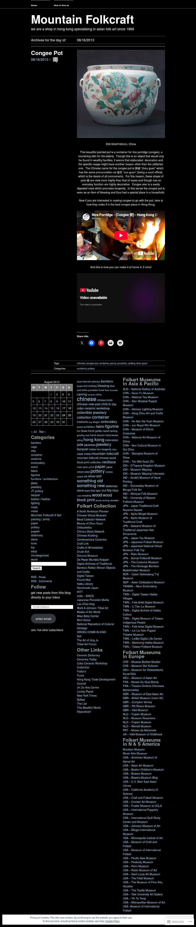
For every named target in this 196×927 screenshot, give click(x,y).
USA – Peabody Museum (138, 862)
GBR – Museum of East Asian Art (143, 694)
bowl (101, 390)
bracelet (114, 390)
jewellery (36, 487)
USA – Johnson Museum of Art (141, 826)
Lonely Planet (85, 691)
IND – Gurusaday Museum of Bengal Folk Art (140, 487)
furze (91, 431)
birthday (92, 385)
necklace (109, 461)
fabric (34, 471)
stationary (37, 535)
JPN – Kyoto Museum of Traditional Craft (137, 520)
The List (82, 703)
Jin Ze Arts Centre (88, 687)
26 (34, 422)
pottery (131, 363)
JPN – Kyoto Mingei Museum (140, 514)
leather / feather (40, 499)
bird (86, 385)
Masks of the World (88, 612)
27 (40, 422)
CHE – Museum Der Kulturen (140, 666)
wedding (86, 495)
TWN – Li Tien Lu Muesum (139, 606)
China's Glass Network (90, 531)
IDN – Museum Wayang (137, 469)
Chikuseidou (84, 527)
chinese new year (89, 404)
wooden (114, 500)
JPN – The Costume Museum (141, 562)
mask (34, 507)
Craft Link (83, 543)
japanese (90, 445)
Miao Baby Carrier (88, 616)
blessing (103, 385)
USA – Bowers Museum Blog (140, 777)
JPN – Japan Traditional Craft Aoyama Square (140, 508)
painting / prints (40, 519)
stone (34, 539)
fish (78, 430)
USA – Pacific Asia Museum (139, 858)
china (98, 394)
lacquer (35, 495)
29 (51, 422)
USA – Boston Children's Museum (143, 769)
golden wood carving (106, 431)
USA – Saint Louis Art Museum (141, 874)
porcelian (122, 363)
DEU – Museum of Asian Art (140, 678)
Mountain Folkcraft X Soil (46, 515)
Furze (80, 675)
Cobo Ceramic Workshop (92, 663)
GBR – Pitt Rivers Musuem (139, 706)
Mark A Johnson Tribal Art (92, 608)
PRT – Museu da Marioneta (139, 730)
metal (34, 511)
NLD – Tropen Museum (137, 714)
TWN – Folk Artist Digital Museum (143, 602)
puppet (35, 531)
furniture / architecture (44, 479)
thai (93, 490)
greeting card (83, 435)
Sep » (42, 431)
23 (57, 415)
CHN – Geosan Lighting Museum (143, 409)
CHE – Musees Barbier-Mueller (141, 662)
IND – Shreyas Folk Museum (140, 494)
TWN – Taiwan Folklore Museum (143, 646)
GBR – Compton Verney (137, 702)
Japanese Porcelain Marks (93, 600)
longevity (107, 449)
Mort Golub (84, 620)
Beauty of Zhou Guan (90, 523)
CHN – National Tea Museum (140, 397)
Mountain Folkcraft (82, 19)
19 (34, 415)
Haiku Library (85, 584)
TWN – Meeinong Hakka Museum (143, 642)
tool (104, 490)
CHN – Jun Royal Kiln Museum (141, 425)
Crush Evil (83, 551)
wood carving (102, 500)
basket (80, 386)
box (107, 390)
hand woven (97, 435)
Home (34, 5)
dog (90, 422)
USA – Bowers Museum (137, 773)
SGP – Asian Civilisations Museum (143, 582)
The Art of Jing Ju (87, 640)
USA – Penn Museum (136, 866)
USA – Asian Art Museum (138, 765)
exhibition (89, 427)
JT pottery (37, 491)
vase (79, 495)
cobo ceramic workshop (93, 408)
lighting (35, 503)
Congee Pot (47, 52)
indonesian (111, 440)
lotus (114, 449)
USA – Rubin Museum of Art (140, 870)
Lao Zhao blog (86, 604)
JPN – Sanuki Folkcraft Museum (142, 558)
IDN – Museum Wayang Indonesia (143, 473)
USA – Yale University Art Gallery (143, 894)
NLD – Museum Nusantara (139, 718)
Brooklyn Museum (134, 749)
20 (40, 415)
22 (51, 415)
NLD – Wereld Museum (137, 726)
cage (34, 447)
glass (34, 483)
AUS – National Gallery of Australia (144, 389)
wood (34, 559)
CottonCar (83, 667)
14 (45, 408)
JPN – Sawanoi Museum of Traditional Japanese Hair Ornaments (139, 530)
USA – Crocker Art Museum (139, 802)
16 (57, 408)
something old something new (91, 482)
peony (113, 363)
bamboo (36, 443)
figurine (35, 475)
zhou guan (141, 363)
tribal (34, 551)
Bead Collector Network (91, 519)
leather (92, 449)
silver (92, 476)
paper (34, 523)
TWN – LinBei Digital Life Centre (142, 638)
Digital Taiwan (85, 576)
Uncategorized (40, 555)
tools (34, 543)
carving (82, 394)
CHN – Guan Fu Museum (138, 393)
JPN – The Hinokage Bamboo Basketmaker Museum (141, 568)
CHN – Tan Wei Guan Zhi (138, 461)
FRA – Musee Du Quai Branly (141, 682)
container (104, 363)
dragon (96, 421)
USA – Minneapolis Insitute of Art (143, 838)
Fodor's (81, 671)
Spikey (81, 699)
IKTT (80, 592)
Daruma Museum (87, 555)
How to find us (61, 5)
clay (33, 451)
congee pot (92, 363)
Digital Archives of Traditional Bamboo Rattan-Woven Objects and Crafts (96, 568)
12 (34, 408)
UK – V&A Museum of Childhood (142, 734)
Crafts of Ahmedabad (90, 547)
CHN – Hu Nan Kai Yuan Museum (143, 421)
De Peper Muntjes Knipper (93, 559)
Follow (38, 586)
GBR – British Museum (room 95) (143, 698)
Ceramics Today (87, 659)
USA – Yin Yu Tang (134, 898)
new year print (85, 467)
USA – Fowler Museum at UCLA (142, 806)
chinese (81, 363)
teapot (87, 490)
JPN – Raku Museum (136, 554)
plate (87, 471)
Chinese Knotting (87, 535)
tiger (98, 490)
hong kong (93, 439)
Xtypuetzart (84, 711)
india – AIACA (85, 596)
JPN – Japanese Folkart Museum (143, 542)
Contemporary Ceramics (92, 539)
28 (45, 422)
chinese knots (105, 400)
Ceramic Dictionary (88, 655)
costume (36, 459)
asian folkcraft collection (88, 381)
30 (57, 422)
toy (33, 547)
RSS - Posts (38, 577)
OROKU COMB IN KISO (91, 632)
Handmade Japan (88, 588)
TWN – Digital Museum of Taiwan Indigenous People (143, 620)
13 (40, 408)
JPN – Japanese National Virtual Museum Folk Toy (142, 548)
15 (51, 408)
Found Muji (84, 580)
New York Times (87, 695)
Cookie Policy (112, 921)
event (34, 467)
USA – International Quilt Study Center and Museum (141, 820)
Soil (79, 636)
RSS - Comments (41, 581)
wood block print (94, 497)
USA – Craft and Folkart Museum (143, 798)
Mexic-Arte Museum (135, 753)
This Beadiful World (88, 707)
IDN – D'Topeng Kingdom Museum (144, 465)
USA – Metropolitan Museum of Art (144, 902)
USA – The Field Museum (138, 878)
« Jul (34, 431)
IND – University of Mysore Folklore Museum (139, 500)
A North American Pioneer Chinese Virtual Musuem (93, 513)
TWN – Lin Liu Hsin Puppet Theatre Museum (139, 632)
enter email (43, 618)
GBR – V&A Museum (135, 710)
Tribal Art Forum (87, 644)
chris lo (106, 404)
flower (84, 431)
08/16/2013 (39, 59)
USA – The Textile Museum (139, 890)
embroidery (38, 463)
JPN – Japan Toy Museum (139, 538)
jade (80, 444)
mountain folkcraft (105, 453)
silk (85, 476)
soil (98, 475)
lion (99, 449)
